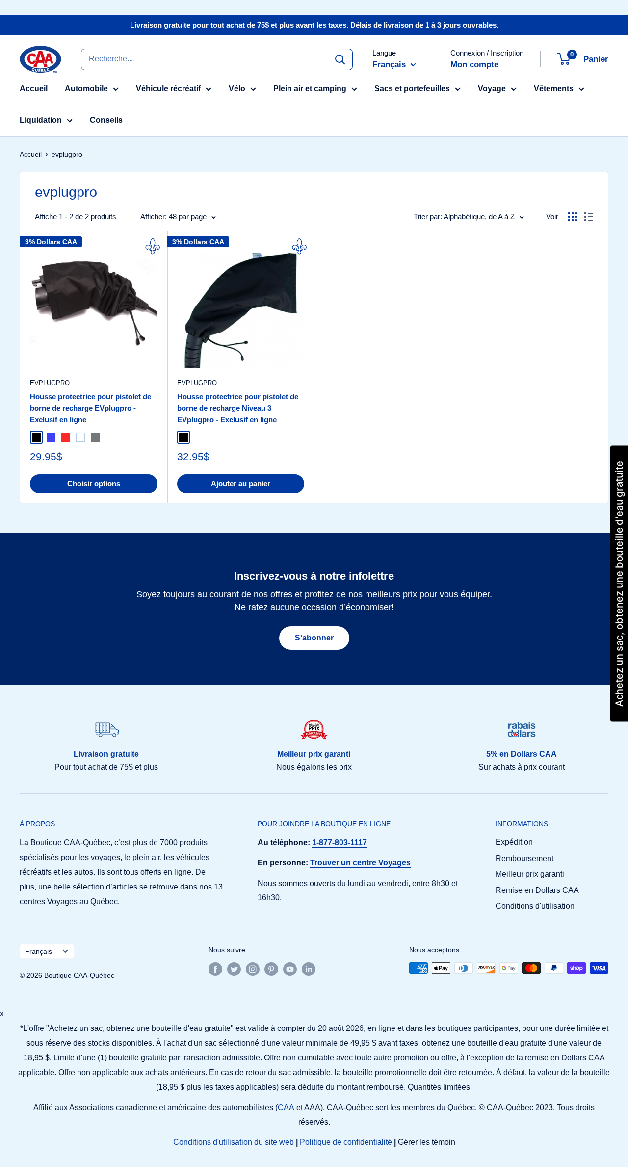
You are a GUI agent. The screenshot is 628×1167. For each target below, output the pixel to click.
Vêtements (554, 88)
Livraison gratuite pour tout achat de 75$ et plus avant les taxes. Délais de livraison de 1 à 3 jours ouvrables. (314, 25)
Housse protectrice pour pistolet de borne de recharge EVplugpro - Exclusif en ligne (90, 408)
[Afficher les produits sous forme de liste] (588, 216)
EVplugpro (50, 383)
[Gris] (95, 437)
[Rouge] (65, 437)
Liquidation (41, 120)
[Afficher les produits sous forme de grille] (572, 216)
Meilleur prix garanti (530, 874)
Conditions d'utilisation (535, 906)
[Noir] (36, 437)
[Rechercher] (340, 59)
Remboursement (524, 858)
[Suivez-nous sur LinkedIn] (308, 969)
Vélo (237, 88)
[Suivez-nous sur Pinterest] (271, 969)
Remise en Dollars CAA (537, 890)
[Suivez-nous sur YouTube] (290, 969)
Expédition (514, 842)
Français (38, 951)
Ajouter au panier (240, 483)
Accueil (34, 88)
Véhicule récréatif (168, 88)
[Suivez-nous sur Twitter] (234, 969)
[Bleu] (51, 437)
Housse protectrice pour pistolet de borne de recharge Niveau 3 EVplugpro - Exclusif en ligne (237, 408)
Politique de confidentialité (346, 1142)
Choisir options (93, 483)
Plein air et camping (309, 88)
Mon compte (474, 64)
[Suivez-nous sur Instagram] (253, 969)
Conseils (106, 120)
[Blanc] (80, 437)
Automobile (86, 88)
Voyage (492, 88)
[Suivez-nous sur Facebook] (215, 969)
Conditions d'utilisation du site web (233, 1142)
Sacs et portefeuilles (412, 88)
